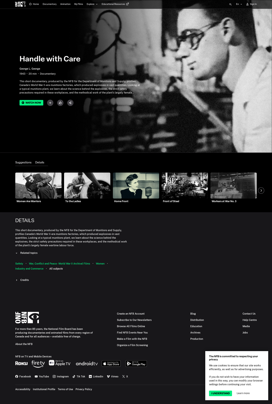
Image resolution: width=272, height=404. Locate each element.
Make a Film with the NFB (132, 338)
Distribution (197, 320)
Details (39, 162)
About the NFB (24, 344)
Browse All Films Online (131, 326)
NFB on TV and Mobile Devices (33, 356)
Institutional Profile (44, 389)
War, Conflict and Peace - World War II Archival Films (59, 263)
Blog (193, 313)
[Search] (230, 4)
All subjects (56, 268)
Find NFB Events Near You (132, 332)
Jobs (245, 332)
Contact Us (249, 313)
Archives (195, 332)
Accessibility (22, 389)
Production (196, 338)
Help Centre (250, 320)
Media (246, 326)
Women (100, 263)
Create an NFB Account (130, 313)
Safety (19, 263)
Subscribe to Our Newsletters (134, 320)
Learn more (243, 393)
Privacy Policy (84, 389)
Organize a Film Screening (132, 345)
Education (196, 326)
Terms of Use (65, 389)
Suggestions (23, 162)
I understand (220, 393)
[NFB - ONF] (20, 4)
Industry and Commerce (29, 268)
